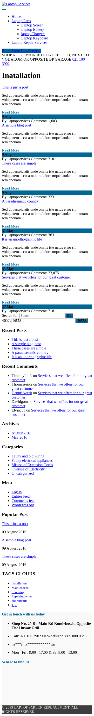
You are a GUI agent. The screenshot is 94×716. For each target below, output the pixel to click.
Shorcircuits (19, 600)
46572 (7, 320)
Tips (14, 605)
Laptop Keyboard (34, 38)
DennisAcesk (22, 393)
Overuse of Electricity (28, 469)
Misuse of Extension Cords (32, 465)
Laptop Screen (32, 25)
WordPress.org (23, 505)
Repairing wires (22, 596)
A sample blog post (16, 125)
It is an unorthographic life (22, 239)
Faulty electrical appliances (32, 460)
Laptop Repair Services (29, 42)
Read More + (12, 112)
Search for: (10, 315)
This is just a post (15, 87)
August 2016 (21, 433)
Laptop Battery (32, 29)
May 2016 (19, 437)
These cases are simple (19, 163)
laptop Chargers (33, 34)
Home (16, 16)
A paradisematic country (20, 201)
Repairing (18, 592)
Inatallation (19, 583)
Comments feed (23, 501)
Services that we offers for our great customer (36, 277)
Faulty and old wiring (28, 456)
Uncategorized (23, 473)
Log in (17, 492)
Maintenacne (20, 587)
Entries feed (21, 496)
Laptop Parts (21, 21)
